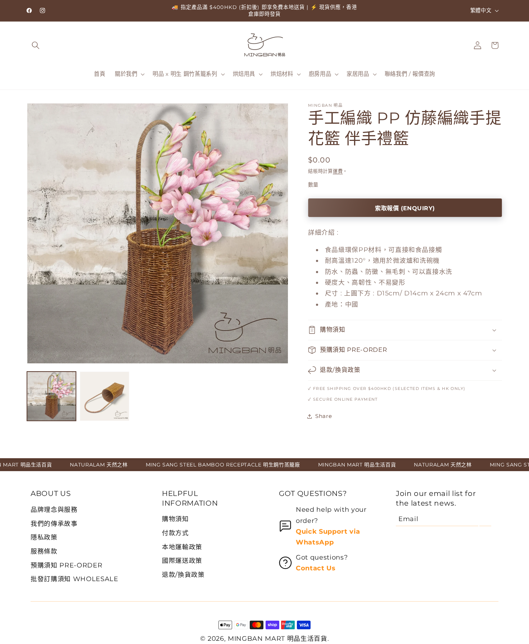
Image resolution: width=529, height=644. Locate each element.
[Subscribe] (485, 519)
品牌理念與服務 (54, 509)
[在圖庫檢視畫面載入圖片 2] (104, 396)
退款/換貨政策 (183, 574)
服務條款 (44, 551)
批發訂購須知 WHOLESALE (74, 579)
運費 (338, 171)
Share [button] (323, 416)
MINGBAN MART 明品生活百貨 (277, 638)
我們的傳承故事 (54, 523)
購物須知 (175, 519)
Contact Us (316, 568)
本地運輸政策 (182, 547)
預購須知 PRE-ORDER (66, 565)
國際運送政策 (182, 560)
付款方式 (175, 533)
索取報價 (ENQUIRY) (405, 208)
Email (408, 519)
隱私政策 (44, 537)
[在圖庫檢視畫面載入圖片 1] (51, 396)
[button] (35, 45)
